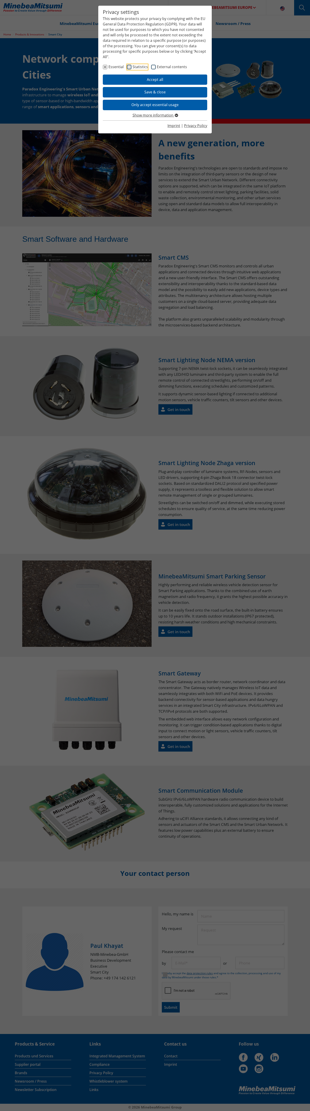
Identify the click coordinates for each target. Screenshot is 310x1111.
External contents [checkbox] (172, 66)
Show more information (153, 115)
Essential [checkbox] (116, 66)
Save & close (155, 92)
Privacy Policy (195, 125)
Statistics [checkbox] (140, 66)
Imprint (173, 125)
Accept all (155, 79)
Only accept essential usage (155, 104)
